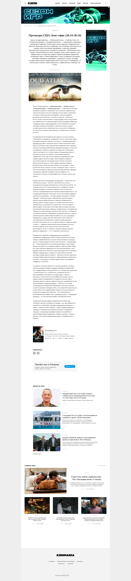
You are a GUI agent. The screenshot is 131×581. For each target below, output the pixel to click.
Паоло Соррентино (49, 314)
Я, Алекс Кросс (58, 274)
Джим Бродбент (70, 336)
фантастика (58, 334)
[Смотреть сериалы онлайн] (65, 576)
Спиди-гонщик (49, 202)
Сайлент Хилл (43, 253)
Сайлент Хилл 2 (69, 106)
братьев (35, 143)
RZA (47, 305)
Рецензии (65, 413)
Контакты (80, 561)
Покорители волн (54, 108)
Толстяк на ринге (61, 266)
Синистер (44, 259)
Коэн (40, 143)
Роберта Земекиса (68, 307)
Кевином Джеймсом (58, 268)
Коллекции (72, 3)
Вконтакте (61, 563)
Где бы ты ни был (61, 314)
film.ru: (54, 338)
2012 (53, 332)
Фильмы (57, 3)
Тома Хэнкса (46, 209)
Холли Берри (61, 336)
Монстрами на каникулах (54, 180)
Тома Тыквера (59, 119)
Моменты (35, 25)
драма (46, 334)
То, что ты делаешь (68, 215)
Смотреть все (101, 465)
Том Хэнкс (55, 336)
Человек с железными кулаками (60, 305)
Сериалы (64, 3)
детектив (51, 334)
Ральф (36, 198)
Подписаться (71, 366)
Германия (65, 334)
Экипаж (36, 309)
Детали (36, 312)
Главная (26, 25)
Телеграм (70, 563)
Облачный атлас (55, 106)
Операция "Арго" (39, 124)
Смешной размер (39, 108)
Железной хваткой (69, 141)
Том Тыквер (48, 336)
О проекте (52, 561)
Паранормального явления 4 (59, 235)
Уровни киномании (95, 3)
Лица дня (85, 3)
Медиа (79, 3)
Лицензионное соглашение (65, 561)
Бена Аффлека (51, 124)
